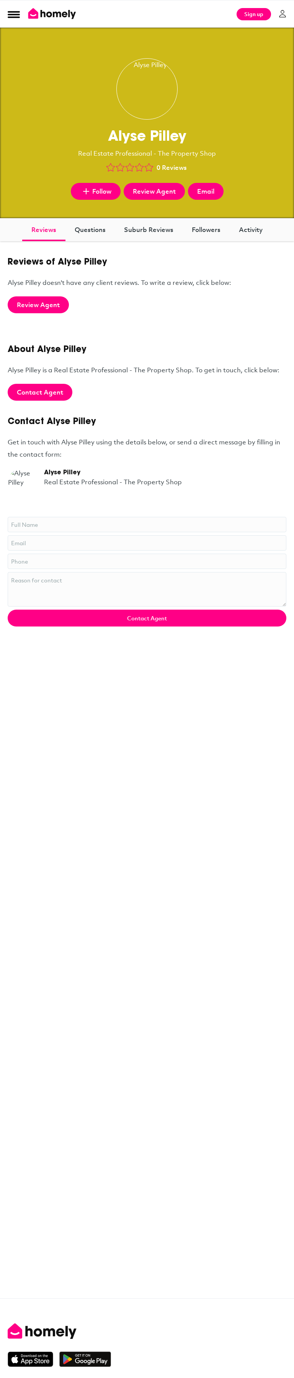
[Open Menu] (14, 14)
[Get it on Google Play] (85, 1359)
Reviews (43, 229)
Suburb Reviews (148, 229)
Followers (206, 229)
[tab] (43, 229)
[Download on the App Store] (33, 1359)
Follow (101, 191)
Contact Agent (40, 392)
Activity (251, 229)
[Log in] (282, 14)
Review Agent (154, 191)
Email (205, 191)
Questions (90, 229)
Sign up (253, 14)
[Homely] (147, 1331)
